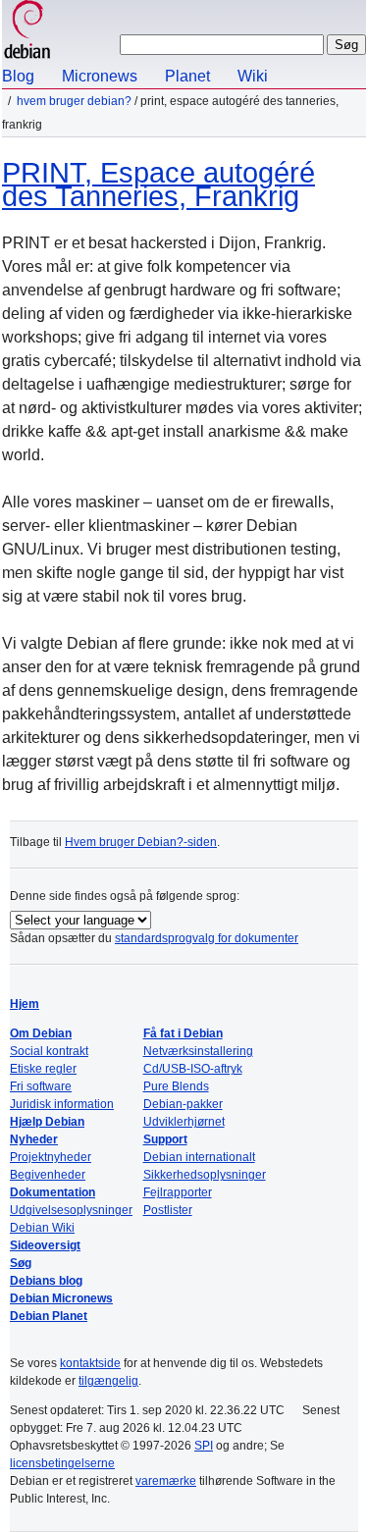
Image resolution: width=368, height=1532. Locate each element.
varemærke (165, 1481)
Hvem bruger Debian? (74, 101)
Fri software (41, 1086)
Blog (18, 76)
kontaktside (90, 1363)
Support (165, 1139)
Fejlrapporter (177, 1192)
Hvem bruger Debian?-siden (141, 842)
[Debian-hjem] (27, 32)
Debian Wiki (42, 1228)
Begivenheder (47, 1175)
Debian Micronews (61, 1298)
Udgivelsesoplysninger (71, 1210)
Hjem (24, 1004)
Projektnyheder (50, 1157)
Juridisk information (62, 1104)
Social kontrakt (49, 1051)
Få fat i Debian (183, 1033)
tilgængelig (108, 1381)
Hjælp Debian (47, 1122)
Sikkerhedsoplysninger (204, 1175)
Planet (187, 76)
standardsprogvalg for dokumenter (206, 938)
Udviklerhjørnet (184, 1122)
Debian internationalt (199, 1157)
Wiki (252, 76)
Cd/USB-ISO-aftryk (192, 1069)
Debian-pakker (183, 1104)
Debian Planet (48, 1316)
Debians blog (46, 1281)
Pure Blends (176, 1086)
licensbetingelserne (62, 1463)
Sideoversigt (45, 1245)
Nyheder (34, 1139)
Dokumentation (52, 1192)
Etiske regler (43, 1069)
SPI (203, 1446)
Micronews (99, 76)
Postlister (167, 1210)
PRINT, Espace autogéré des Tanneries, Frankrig (158, 184)
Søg (20, 1263)
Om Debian (41, 1033)
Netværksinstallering (198, 1051)
